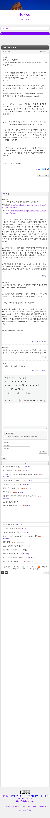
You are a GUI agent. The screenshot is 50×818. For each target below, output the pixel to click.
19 (27, 569)
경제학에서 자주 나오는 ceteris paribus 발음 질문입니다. (19, 474)
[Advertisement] (24, 41)
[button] (5, 377)
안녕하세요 (6, 542)
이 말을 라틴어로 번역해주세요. (12, 480)
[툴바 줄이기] (45, 401)
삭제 (45, 341)
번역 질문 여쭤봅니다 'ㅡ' (10, 532)
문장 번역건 (6, 492)
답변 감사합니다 (7, 524)
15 (14, 569)
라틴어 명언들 (26, 806)
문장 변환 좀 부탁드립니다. (10, 467)
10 (35, 567)
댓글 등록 (43, 452)
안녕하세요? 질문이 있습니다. (11, 506)
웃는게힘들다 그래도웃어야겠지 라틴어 (14, 550)
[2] (15, 470)
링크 (29, 810)
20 (31, 569)
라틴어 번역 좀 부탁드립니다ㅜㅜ (12, 557)
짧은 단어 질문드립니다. (9, 502)
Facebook (45, 169)
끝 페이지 (36, 569)
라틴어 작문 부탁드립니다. (10, 488)
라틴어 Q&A (25, 14)
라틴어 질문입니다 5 (8, 470)
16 (17, 569)
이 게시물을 (37, 169)
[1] (19, 467)
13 (46, 567)
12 (43, 567)
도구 (34, 806)
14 (10, 569)
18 (24, 569)
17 (21, 569)
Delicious (48, 169)
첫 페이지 (7, 567)
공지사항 (17, 806)
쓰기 (46, 572)
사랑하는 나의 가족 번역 (9, 554)
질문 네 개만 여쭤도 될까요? (11, 47)
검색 (2, 572)
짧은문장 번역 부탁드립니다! (11, 546)
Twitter (43, 169)
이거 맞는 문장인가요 (9, 528)
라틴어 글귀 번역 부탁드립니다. (12, 561)
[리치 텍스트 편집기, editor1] (25, 414)
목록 (46, 175)
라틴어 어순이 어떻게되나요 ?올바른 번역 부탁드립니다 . (19, 536)
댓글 (45, 276)
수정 (40, 175)
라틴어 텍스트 (42, 806)
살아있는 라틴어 (7, 806)
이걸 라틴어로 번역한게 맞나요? (12, 484)
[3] (18, 532)
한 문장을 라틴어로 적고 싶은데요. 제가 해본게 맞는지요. (19, 496)
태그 (6, 572)
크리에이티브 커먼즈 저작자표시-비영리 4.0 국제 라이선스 (28, 796)
